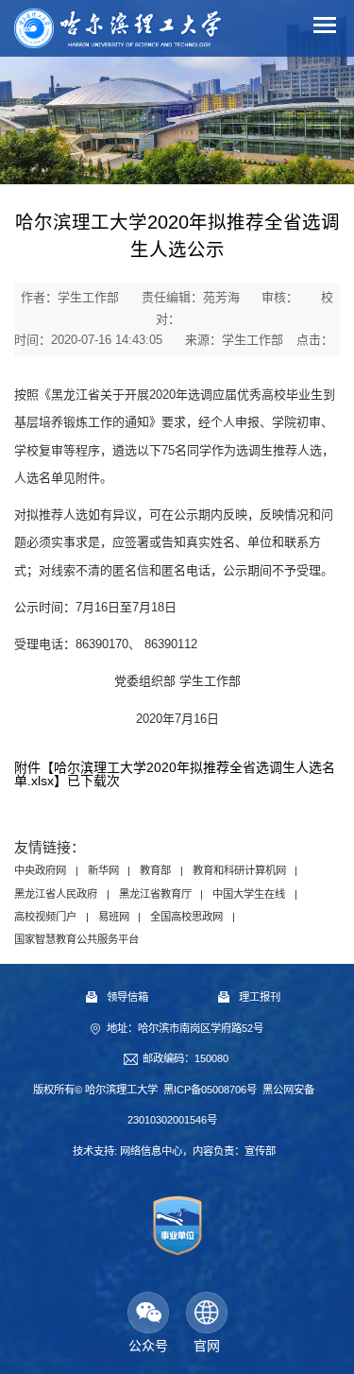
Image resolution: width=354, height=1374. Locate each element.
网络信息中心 (151, 1151)
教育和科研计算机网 (239, 870)
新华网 (103, 870)
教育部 (155, 870)
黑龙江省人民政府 (55, 894)
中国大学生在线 (248, 894)
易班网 (113, 916)
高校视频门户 (45, 916)
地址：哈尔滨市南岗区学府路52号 (185, 1028)
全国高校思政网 (186, 916)
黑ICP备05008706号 (210, 1089)
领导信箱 (127, 997)
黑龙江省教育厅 (155, 894)
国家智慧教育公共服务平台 (76, 939)
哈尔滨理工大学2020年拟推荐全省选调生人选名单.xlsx (174, 774)
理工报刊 (259, 997)
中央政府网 (40, 870)
